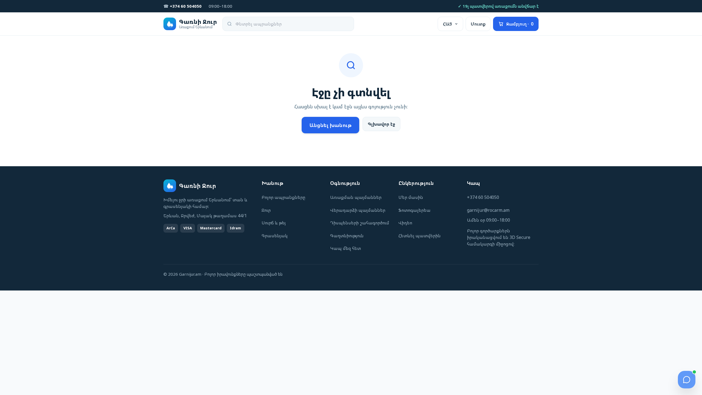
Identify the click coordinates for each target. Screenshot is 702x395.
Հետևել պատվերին (419, 236)
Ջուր (266, 210)
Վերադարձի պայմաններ (357, 210)
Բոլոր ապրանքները (283, 197)
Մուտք (478, 24)
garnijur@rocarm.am (488, 210)
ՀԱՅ (447, 24)
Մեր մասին (410, 197)
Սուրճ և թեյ (274, 223)
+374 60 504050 (483, 197)
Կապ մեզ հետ (345, 248)
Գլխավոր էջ (381, 124)
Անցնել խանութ (330, 125)
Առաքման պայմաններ (355, 197)
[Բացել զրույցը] (686, 379)
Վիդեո (405, 223)
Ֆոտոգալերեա (414, 210)
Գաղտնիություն (347, 236)
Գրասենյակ (275, 236)
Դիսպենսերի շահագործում (359, 223)
